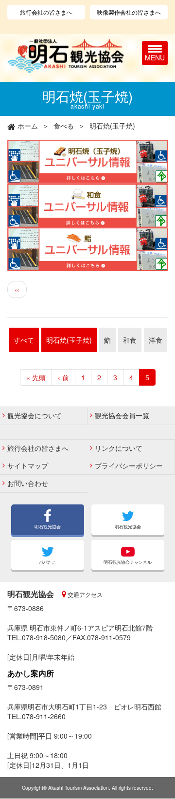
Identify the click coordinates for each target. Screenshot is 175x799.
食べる (63, 125)
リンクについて (118, 448)
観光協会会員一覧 (122, 415)
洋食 (155, 340)
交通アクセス (84, 594)
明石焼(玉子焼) (69, 340)
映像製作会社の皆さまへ (129, 12)
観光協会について (34, 415)
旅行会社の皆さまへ (46, 12)
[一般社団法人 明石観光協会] (65, 56)
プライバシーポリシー (129, 465)
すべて (24, 340)
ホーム (28, 125)
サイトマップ (27, 465)
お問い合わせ (27, 483)
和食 (130, 340)
